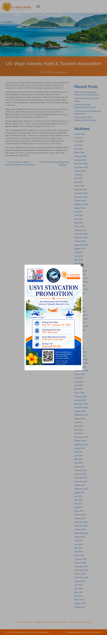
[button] (82, 265)
